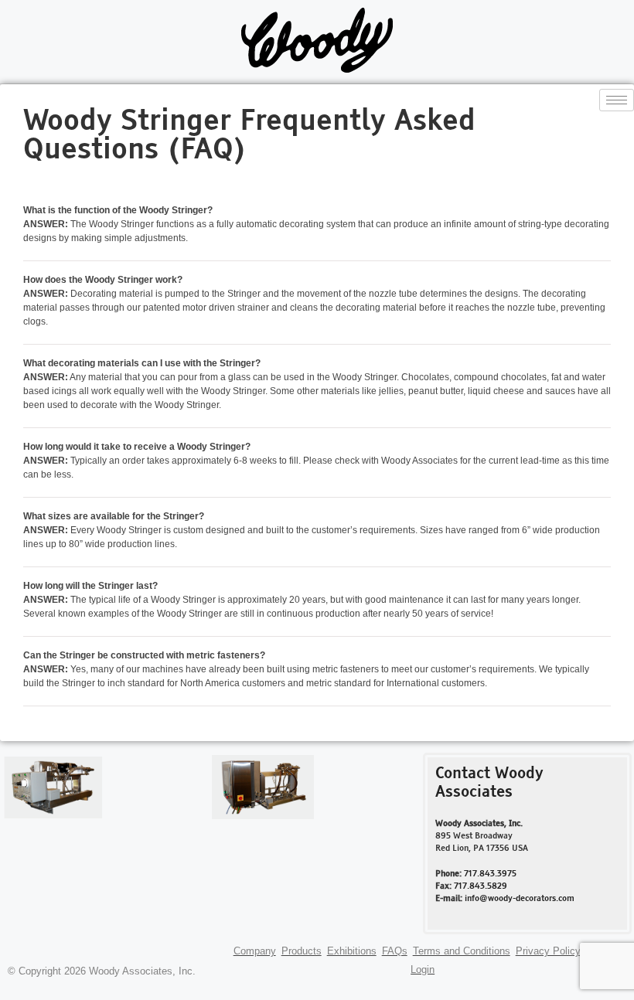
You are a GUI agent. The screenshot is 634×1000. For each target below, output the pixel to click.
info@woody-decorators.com (519, 899)
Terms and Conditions (461, 951)
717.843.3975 (490, 874)
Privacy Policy (548, 951)
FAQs (394, 951)
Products (301, 951)
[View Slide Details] (53, 787)
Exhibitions (352, 951)
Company (254, 951)
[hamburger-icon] (616, 100)
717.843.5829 (480, 886)
